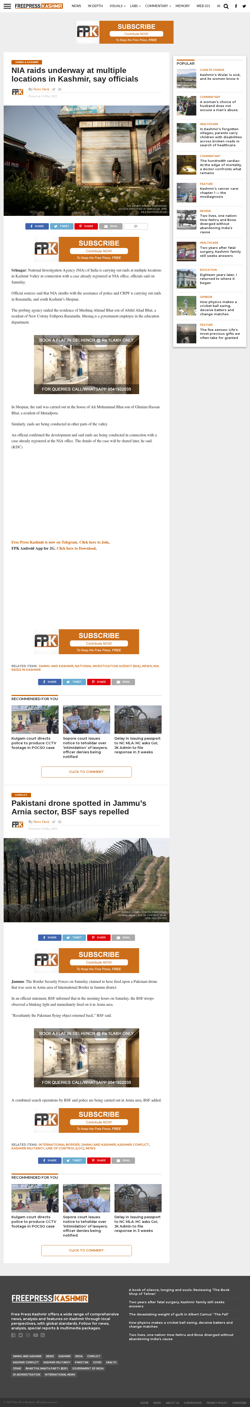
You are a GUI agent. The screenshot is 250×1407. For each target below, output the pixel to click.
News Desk (41, 89)
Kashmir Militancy (27, 1148)
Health (111, 1362)
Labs (134, 6)
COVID (97, 1362)
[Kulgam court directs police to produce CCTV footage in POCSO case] (35, 732)
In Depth (95, 6)
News (76, 6)
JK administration (26, 1374)
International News (60, 1374)
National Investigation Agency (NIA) (108, 666)
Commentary (156, 6)
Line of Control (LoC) (65, 1148)
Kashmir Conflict (133, 1144)
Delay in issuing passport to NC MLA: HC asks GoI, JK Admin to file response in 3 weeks (138, 745)
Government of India (88, 1368)
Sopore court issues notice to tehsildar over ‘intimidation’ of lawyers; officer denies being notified (85, 747)
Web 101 (203, 6)
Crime (17, 1368)
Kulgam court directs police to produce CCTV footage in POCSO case (33, 743)
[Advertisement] (86, 500)
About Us (172, 1403)
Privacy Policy (217, 1403)
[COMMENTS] (136, 225)
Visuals (116, 6)
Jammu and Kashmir (56, 666)
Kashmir (65, 1356)
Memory (183, 6)
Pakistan (81, 1362)
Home (144, 1403)
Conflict (93, 1356)
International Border (59, 1144)
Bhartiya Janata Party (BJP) (47, 1368)
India (79, 1356)
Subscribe (239, 1403)
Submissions (193, 1403)
